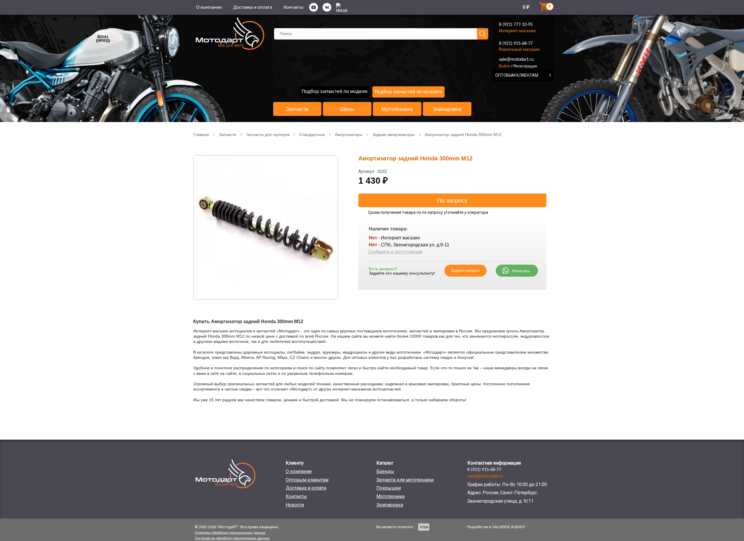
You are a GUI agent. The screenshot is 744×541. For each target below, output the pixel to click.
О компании (209, 7)
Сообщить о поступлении (395, 252)
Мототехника (397, 109)
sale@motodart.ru (516, 59)
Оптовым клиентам (307, 480)
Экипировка (447, 109)
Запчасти (297, 109)
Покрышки (388, 488)
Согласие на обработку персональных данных (232, 538)
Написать (521, 270)
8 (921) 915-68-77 (516, 43)
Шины (347, 109)
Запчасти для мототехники (405, 480)
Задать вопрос (465, 270)
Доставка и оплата (252, 7)
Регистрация (525, 66)
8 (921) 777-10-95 (516, 24)
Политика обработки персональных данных (230, 533)
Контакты (293, 7)
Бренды (385, 471)
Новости (295, 505)
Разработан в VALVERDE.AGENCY (496, 527)
